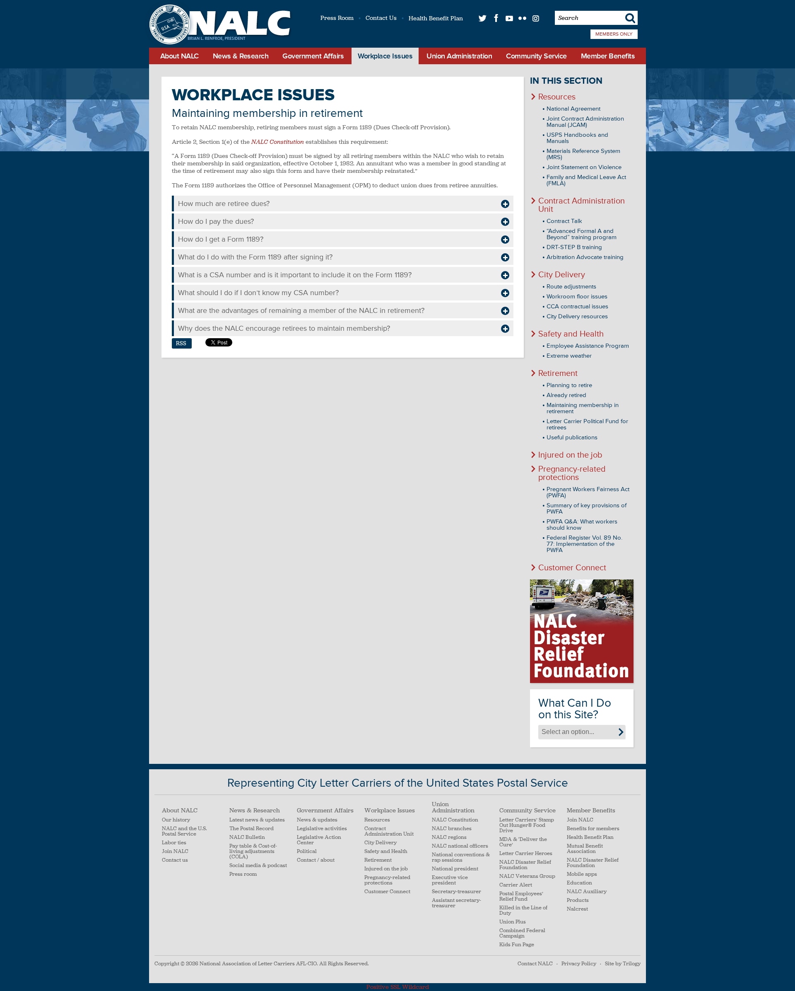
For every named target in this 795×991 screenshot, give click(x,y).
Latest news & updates (257, 820)
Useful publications (572, 437)
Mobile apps (582, 874)
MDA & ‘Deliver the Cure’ (523, 842)
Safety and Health (571, 334)
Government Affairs (313, 56)
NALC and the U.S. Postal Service (184, 831)
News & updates (317, 820)
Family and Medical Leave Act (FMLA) (586, 180)
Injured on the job (570, 455)
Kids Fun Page (516, 944)
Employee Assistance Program (588, 346)
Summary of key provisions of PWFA (586, 509)
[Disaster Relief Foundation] (582, 631)
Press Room (337, 18)
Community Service (536, 56)
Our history (176, 820)
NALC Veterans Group (527, 876)
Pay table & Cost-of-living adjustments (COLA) (253, 851)
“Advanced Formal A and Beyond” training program (582, 234)
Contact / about (316, 860)
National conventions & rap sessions (461, 857)
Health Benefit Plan (436, 18)
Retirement (558, 373)
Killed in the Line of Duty (523, 910)
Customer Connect (572, 568)
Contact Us (381, 18)
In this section (566, 81)
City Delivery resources (577, 316)
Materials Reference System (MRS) (583, 154)
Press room (243, 874)
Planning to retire (569, 385)
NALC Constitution (455, 820)
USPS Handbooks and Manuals (577, 138)
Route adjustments (571, 287)
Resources (557, 97)
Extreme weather (569, 356)
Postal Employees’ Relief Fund (521, 896)
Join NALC (175, 851)
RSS (181, 343)
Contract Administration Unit (581, 205)
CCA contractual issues (577, 306)
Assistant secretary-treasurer (456, 903)
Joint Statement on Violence (584, 167)
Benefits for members (593, 828)
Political (307, 851)
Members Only (614, 34)
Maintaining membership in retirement (583, 408)
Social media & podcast (258, 865)
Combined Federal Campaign (522, 933)
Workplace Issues (385, 56)
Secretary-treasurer (456, 891)
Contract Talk (564, 221)
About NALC (179, 56)
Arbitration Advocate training (585, 257)
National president (455, 869)
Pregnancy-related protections (572, 473)
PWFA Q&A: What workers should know (582, 525)
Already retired (566, 395)
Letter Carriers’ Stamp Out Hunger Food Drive (526, 825)
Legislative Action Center (319, 840)
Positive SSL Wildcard (397, 987)
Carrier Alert (515, 885)
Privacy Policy (578, 963)
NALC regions (449, 837)
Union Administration (459, 56)
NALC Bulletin (247, 837)
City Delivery (561, 275)
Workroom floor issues (577, 296)
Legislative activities (322, 828)
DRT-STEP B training (574, 247)
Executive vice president (450, 880)
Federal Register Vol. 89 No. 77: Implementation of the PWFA (584, 544)
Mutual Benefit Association (585, 848)
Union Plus (512, 922)
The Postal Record (251, 828)
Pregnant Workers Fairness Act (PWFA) (588, 492)
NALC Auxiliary (587, 891)
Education (579, 883)
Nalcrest (577, 909)
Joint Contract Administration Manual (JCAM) (585, 122)
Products (578, 900)
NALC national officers (460, 846)
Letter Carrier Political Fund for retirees (587, 424)
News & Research (241, 56)
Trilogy (632, 963)
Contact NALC (535, 963)
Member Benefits (608, 56)
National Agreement (573, 109)
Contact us (175, 860)
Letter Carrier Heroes (525, 853)
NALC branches (452, 828)
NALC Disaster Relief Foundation (525, 865)
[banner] (219, 25)
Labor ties (174, 843)
